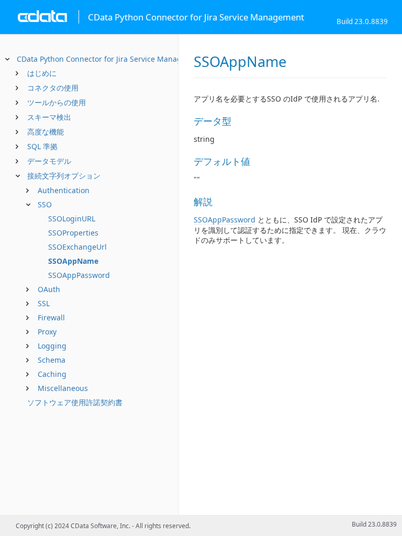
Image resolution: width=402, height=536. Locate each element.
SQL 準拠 (42, 146)
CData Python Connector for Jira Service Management (110, 59)
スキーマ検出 (49, 117)
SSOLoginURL (71, 219)
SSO (45, 204)
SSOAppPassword (79, 275)
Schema (51, 360)
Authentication (64, 190)
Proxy (47, 332)
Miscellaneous (63, 388)
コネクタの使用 (53, 88)
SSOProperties (73, 233)
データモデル (49, 161)
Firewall (51, 317)
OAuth (49, 289)
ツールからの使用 (56, 102)
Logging (52, 346)
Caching (52, 374)
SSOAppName (73, 261)
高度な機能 (45, 132)
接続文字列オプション (63, 176)
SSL (44, 303)
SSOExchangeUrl (77, 247)
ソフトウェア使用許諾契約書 (74, 402)
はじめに (42, 73)
